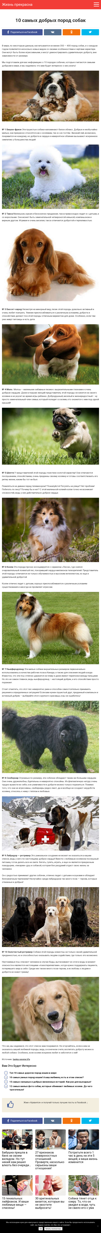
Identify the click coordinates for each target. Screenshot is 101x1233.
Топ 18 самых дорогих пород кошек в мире (33, 1073)
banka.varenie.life (21, 1059)
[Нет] (97, 1226)
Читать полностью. (53, 1229)
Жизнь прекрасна (17, 4)
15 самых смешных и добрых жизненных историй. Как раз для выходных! (50, 1081)
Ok (41, 1229)
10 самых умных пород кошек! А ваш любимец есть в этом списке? (46, 1077)
